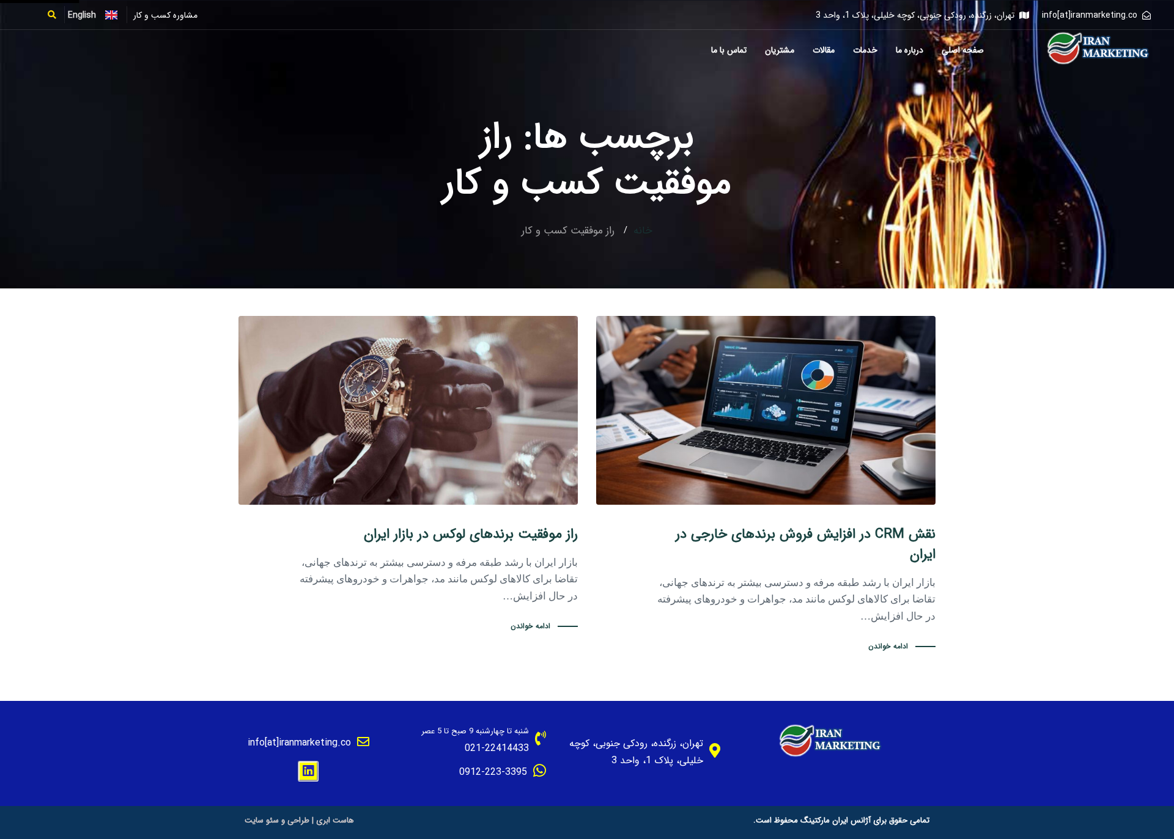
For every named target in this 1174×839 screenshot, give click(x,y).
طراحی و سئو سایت (277, 820)
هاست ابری (335, 820)
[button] (56, 14)
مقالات (824, 50)
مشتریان (779, 50)
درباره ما (909, 50)
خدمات (865, 50)
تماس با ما (729, 50)
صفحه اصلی (963, 50)
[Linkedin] (308, 771)
